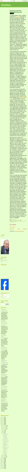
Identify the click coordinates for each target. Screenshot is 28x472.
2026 (3, 417)
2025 (3, 418)
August (4, 429)
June (4, 431)
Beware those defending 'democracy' (5, 436)
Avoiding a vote (5, 442)
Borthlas (6, 5)
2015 (3, 461)
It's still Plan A (5, 454)
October (4, 427)
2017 (3, 459)
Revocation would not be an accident (5, 449)
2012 (3, 464)
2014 (3, 462)
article (17, 16)
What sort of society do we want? (6, 441)
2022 (3, 421)
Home (19, 228)
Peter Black (3, 309)
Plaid (15, 221)
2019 (3, 424)
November (4, 426)
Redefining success (6, 447)
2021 (3, 422)
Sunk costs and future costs (5, 439)
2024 (3, 419)
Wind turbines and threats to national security (4, 349)
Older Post (25, 228)
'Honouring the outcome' (5, 453)
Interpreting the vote (16, 12)
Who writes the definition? (5, 444)
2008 (3, 468)
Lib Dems (13, 221)
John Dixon (4, 258)
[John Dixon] (5, 289)
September (4, 428)
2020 (3, 423)
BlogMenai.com (4, 360)
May (3, 432)
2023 (3, 420)
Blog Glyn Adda (4, 374)
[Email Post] (20, 220)
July (3, 430)
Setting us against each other (5, 434)
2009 (3, 467)
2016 (3, 460)
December (4, 425)
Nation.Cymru (3, 321)
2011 (3, 465)
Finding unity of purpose (5, 451)
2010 (3, 466)
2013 (3, 463)
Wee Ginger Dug (4, 347)
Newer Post (12, 228)
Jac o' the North (4, 386)
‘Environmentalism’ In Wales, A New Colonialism (4, 388)
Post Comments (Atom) (19, 231)
